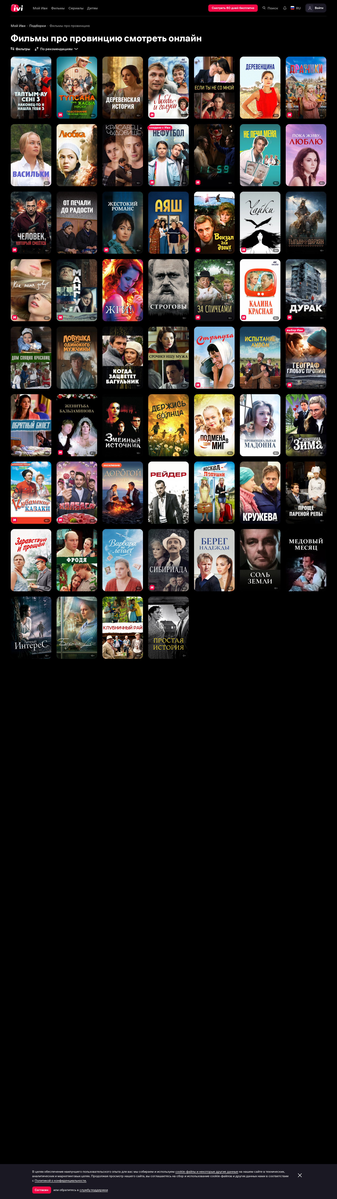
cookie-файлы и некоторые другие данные (206, 1171)
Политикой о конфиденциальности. (60, 1180)
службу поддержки (94, 1190)
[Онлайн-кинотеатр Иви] (18, 8)
